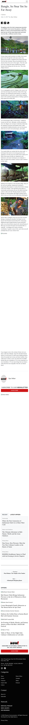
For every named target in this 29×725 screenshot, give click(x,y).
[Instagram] (2, 668)
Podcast (18, 682)
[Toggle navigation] (27, 1)
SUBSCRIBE (14, 651)
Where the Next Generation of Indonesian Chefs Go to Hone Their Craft (13, 522)
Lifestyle (18, 678)
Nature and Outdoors (7, 529)
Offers (17, 680)
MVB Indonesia (5, 710)
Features (3, 680)
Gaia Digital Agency (12, 716)
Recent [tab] (5, 514)
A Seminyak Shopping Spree (14, 580)
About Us (3, 694)
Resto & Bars (19, 676)
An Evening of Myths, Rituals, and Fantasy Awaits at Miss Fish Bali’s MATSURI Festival (14, 624)
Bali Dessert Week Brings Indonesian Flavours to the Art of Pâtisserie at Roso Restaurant (13, 597)
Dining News (5, 540)
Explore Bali (4, 682)
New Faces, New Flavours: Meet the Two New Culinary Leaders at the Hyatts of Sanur (13, 545)
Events (2, 678)
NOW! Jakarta (5, 708)
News (2, 676)
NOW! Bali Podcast (6, 705)
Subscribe (3, 696)
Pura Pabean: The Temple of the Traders (14, 573)
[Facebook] (5, 668)
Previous (14, 571)
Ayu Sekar (14, 17)
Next (14, 578)
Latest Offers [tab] (15, 514)
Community (5, 518)
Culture (3, 14)
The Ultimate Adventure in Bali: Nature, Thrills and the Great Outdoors (12, 534)
